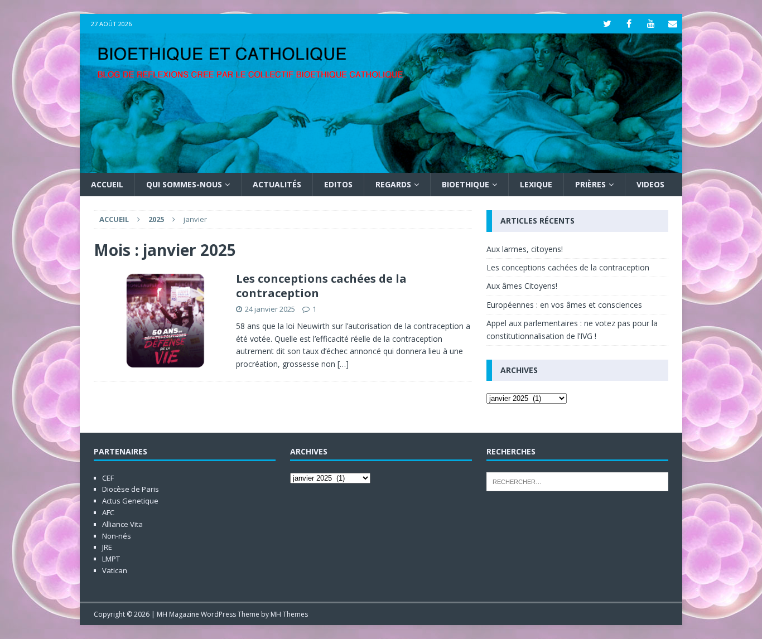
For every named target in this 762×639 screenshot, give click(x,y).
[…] (343, 364)
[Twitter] (607, 23)
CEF (108, 478)
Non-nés (116, 536)
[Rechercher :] (577, 481)
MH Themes (289, 614)
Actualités (277, 184)
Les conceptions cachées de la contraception (321, 286)
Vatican (114, 570)
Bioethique (465, 184)
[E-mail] (672, 23)
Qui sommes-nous (184, 184)
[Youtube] (650, 23)
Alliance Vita (122, 524)
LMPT (111, 559)
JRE (107, 547)
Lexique (536, 184)
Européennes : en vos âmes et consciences (564, 304)
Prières (590, 184)
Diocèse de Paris (130, 489)
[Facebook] (629, 23)
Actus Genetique (130, 501)
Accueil (107, 184)
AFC (108, 512)
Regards (393, 184)
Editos (338, 184)
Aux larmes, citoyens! (524, 249)
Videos (650, 184)
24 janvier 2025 (270, 309)
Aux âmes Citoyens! (521, 285)
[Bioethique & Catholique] (381, 166)
